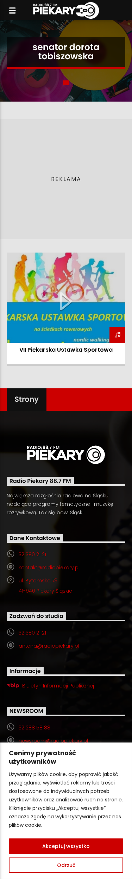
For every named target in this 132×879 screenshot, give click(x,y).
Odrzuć (66, 865)
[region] (66, 810)
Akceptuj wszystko (66, 846)
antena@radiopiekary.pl (49, 645)
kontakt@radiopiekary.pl (49, 567)
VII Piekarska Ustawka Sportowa (66, 350)
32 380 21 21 (32, 554)
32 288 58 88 (34, 727)
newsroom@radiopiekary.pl (53, 740)
